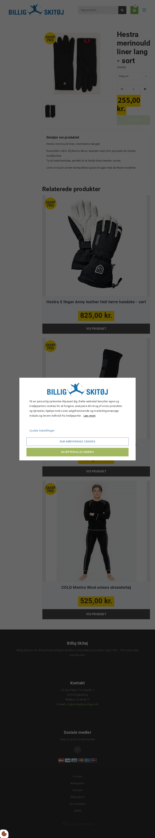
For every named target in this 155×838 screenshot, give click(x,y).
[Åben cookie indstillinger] (4, 834)
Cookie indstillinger (41, 431)
